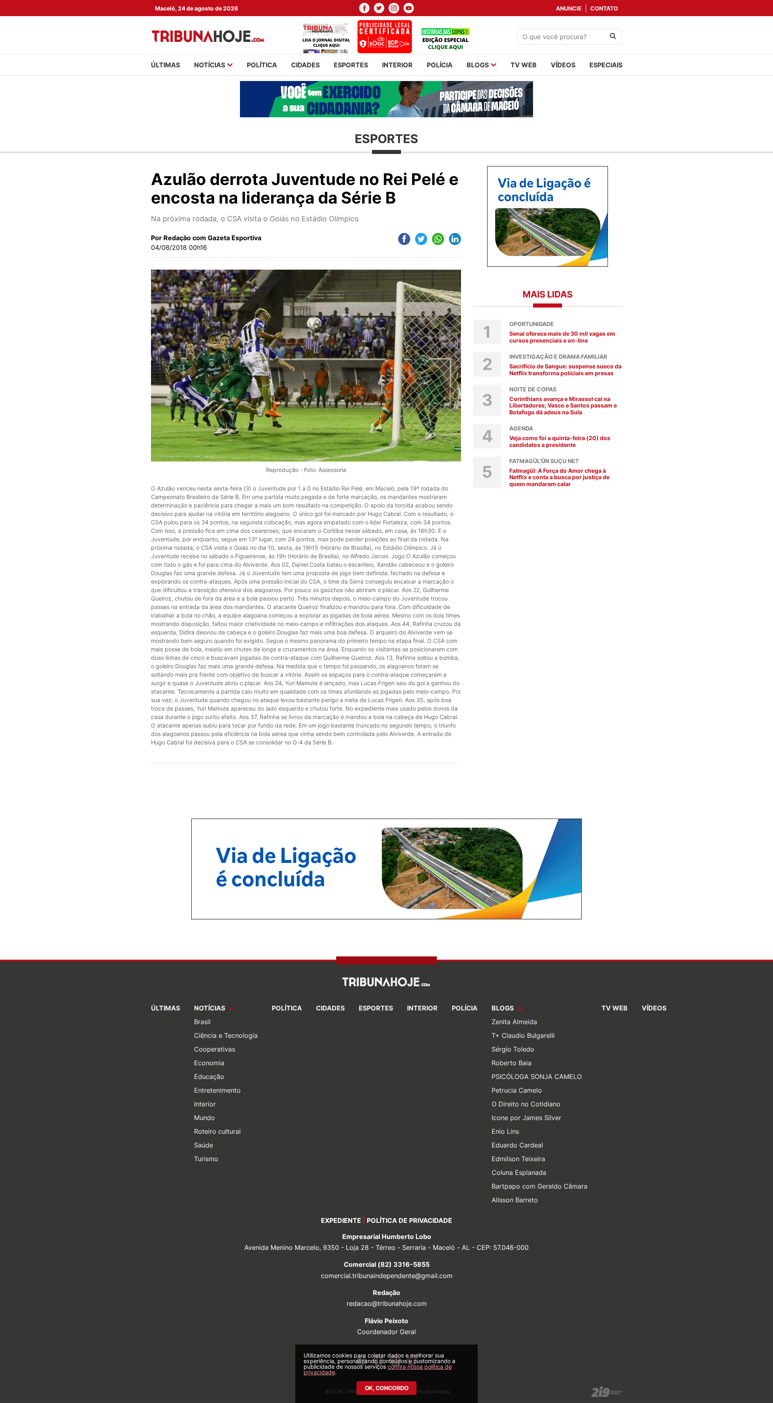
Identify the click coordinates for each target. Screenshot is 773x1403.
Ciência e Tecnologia (226, 1035)
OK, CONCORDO (387, 1387)
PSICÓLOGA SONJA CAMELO (537, 1077)
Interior (205, 1104)
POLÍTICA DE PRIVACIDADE (409, 1220)
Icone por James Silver (526, 1118)
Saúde (203, 1145)
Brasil (202, 1022)
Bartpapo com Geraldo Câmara (539, 1186)
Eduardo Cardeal (517, 1145)
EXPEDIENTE (341, 1220)
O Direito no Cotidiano (526, 1104)
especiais (605, 65)
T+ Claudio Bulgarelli (523, 1035)
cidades (305, 65)
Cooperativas (214, 1049)
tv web (524, 65)
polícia (440, 65)
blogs (478, 65)
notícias (209, 65)
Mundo (204, 1118)
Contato (604, 8)
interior (397, 65)
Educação (209, 1077)
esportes (351, 65)
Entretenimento (217, 1090)
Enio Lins (505, 1131)
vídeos (563, 65)
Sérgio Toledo (513, 1049)
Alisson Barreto (515, 1200)
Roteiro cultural (217, 1131)
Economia (209, 1063)
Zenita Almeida (514, 1022)
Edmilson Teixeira (518, 1159)
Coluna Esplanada (519, 1172)
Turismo (206, 1159)
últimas (165, 65)
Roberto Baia (511, 1063)
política (262, 65)
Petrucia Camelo (517, 1090)
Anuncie (569, 8)
